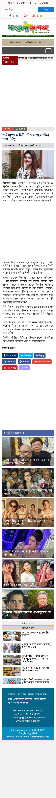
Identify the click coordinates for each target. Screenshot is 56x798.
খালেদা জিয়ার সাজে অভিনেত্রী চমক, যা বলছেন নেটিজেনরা (25, 522)
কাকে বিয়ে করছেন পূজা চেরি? (20, 585)
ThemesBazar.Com (39, 736)
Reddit (25, 361)
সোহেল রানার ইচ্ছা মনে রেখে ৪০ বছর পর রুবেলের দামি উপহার (26, 461)
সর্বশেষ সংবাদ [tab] (28, 623)
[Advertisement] (28, 98)
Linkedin (10, 361)
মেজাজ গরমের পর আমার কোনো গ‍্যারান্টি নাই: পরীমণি (26, 553)
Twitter (27, 355)
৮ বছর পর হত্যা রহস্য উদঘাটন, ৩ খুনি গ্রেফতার (36, 646)
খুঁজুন (46, 9)
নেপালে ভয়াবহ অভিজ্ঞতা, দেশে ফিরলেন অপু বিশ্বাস (28, 492)
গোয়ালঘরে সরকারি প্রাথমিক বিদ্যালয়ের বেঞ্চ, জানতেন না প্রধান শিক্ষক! (35, 659)
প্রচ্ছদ (8, 129)
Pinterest (11, 367)
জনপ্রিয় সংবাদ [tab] (28, 628)
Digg (41, 355)
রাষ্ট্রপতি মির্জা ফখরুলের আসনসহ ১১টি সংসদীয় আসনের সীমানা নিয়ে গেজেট (37, 682)
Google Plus (43, 361)
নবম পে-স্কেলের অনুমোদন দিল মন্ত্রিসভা (36, 634)
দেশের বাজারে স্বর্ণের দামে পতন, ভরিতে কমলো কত (36, 669)
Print (25, 367)
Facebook (10, 355)
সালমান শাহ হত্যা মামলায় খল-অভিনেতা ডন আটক (27, 614)
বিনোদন (21, 129)
